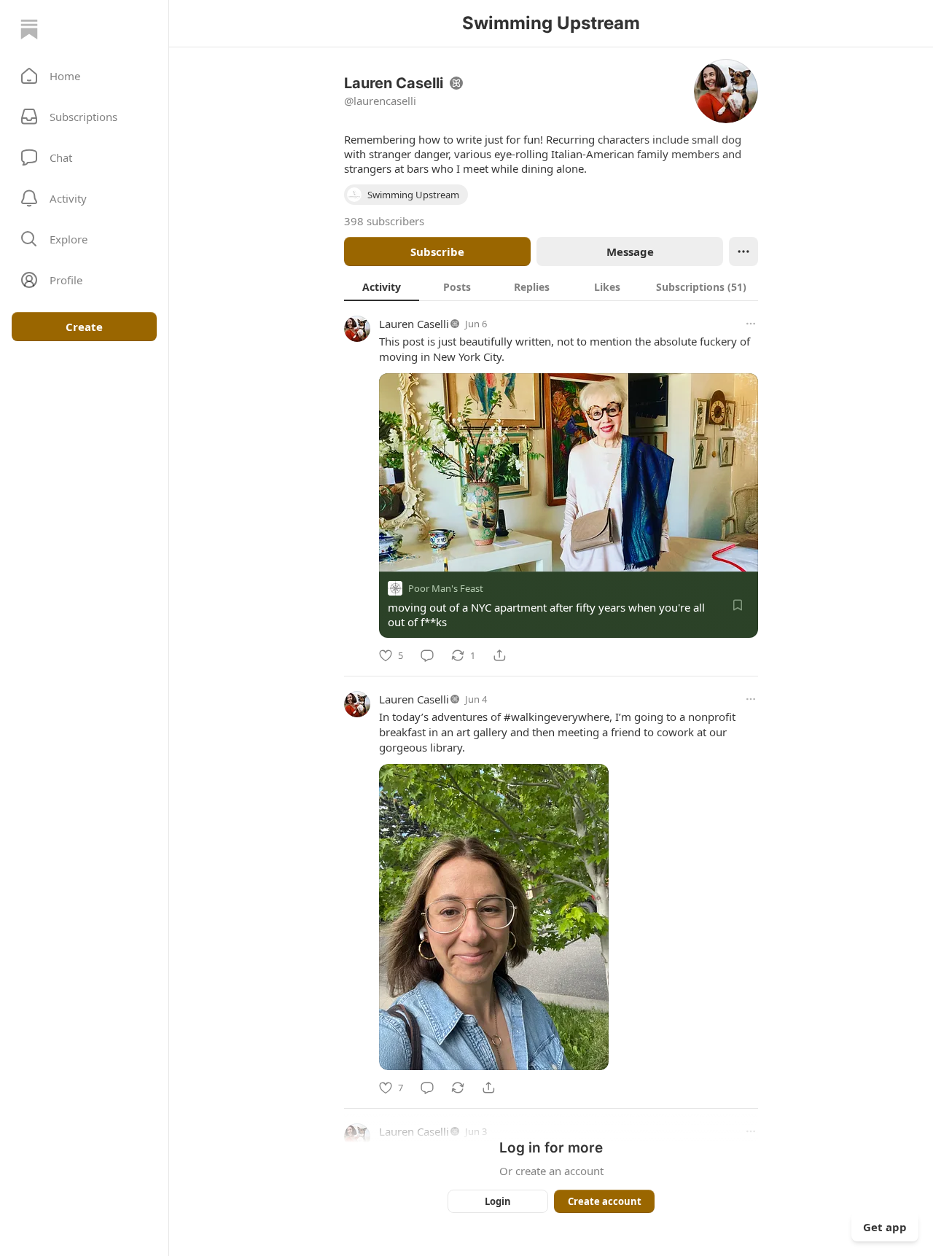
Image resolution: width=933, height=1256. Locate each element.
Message (630, 251)
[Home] (29, 29)
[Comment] (427, 655)
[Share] (499, 655)
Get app (885, 1227)
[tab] (381, 286)
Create (84, 326)
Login (498, 1201)
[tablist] (551, 286)
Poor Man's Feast (445, 588)
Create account (604, 1201)
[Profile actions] (743, 251)
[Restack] (457, 1087)
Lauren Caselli (414, 323)
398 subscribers (384, 221)
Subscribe (437, 251)
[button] (84, 75)
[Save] (737, 605)
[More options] (750, 323)
